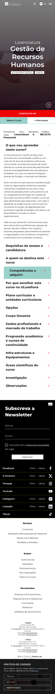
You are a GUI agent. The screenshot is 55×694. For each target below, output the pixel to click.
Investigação (16, 378)
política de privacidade (37, 445)
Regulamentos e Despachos (27, 599)
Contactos (27, 529)
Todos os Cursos (27, 577)
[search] (35, 3)
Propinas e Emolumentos (27, 594)
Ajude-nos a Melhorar (27, 538)
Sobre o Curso (14, 120)
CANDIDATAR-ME (27, 113)
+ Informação (41, 120)
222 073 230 (17, 646)
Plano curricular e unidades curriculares (24, 297)
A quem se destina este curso (25, 260)
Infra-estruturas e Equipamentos (20, 355)
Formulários (27, 603)
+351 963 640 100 (31, 635)
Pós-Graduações (27, 572)
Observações (16, 386)
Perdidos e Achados (27, 542)
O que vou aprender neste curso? (22, 147)
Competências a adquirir (23, 273)
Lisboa (39, 72)
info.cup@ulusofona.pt (29, 650)
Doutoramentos (27, 568)
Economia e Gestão (22, 72)
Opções (12, 307)
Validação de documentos (27, 612)
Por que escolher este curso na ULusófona (23, 285)
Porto (32, 468)
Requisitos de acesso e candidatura (24, 248)
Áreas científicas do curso (22, 367)
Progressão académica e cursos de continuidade (24, 340)
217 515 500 (17, 629)
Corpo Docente (18, 316)
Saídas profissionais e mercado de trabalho (23, 326)
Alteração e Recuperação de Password (27, 534)
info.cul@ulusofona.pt (29, 633)
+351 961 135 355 (31, 651)
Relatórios (27, 607)
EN (45, 4)
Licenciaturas (27, 559)
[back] (48, 104)
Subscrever (27, 457)
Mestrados (27, 564)
